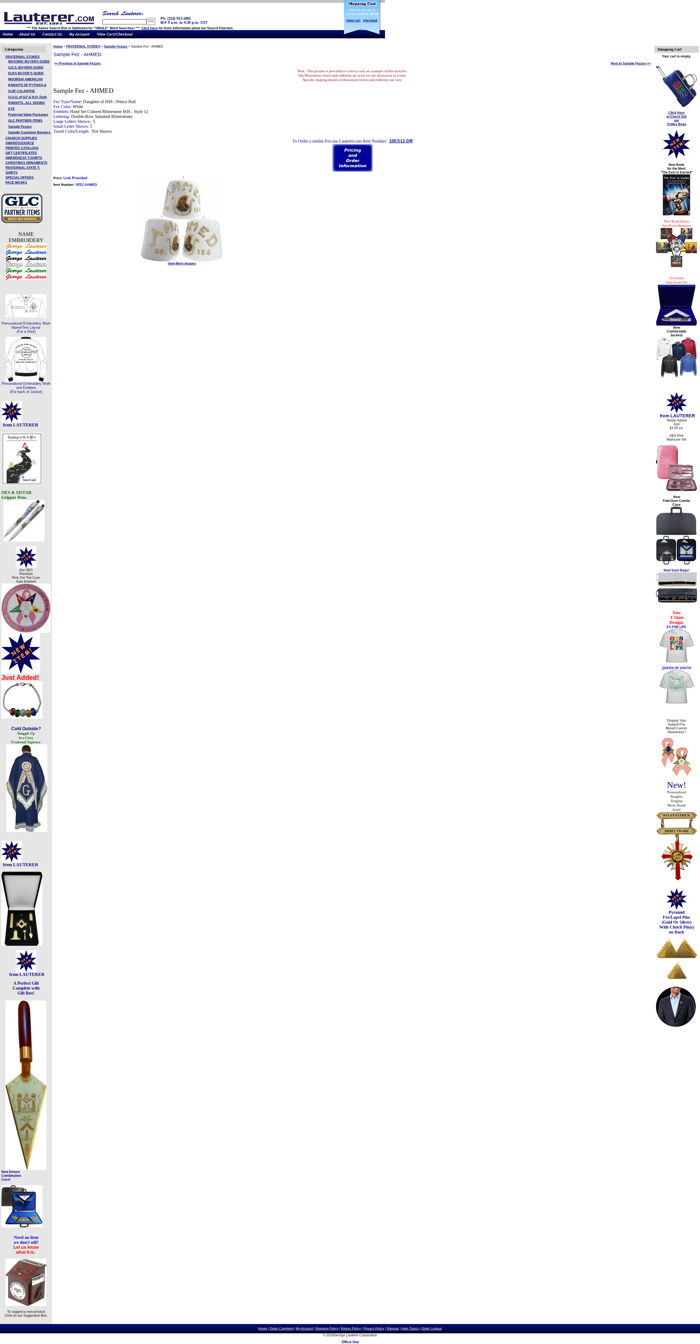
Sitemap (393, 1329)
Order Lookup (431, 1329)
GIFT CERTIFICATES (21, 153)
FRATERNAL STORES (22, 57)
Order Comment (281, 1329)
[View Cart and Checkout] (115, 37)
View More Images (182, 263)
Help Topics (410, 1329)
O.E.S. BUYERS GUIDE (25, 68)
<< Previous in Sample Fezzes (77, 63)
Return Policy (351, 1329)
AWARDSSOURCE (19, 143)
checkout (370, 20)
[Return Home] (8, 37)
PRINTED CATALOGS (22, 148)
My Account (304, 1329)
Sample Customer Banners (29, 132)
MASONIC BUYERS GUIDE (29, 61)
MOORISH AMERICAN (25, 79)
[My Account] (79, 37)
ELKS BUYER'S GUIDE (26, 73)
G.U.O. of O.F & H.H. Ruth (27, 97)
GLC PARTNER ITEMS (25, 121)
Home (58, 46)
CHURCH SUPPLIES (21, 138)
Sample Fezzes (20, 127)
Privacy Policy (373, 1329)
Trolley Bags (676, 124)
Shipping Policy (327, 1329)
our (676, 120)
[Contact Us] (52, 37)
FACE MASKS (16, 182)
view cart (353, 20)
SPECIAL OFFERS (19, 178)
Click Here (149, 28)
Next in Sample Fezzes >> (631, 63)
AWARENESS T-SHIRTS (23, 158)
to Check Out (676, 116)
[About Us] (27, 37)
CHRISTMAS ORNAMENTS (26, 163)
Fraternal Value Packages (28, 115)
